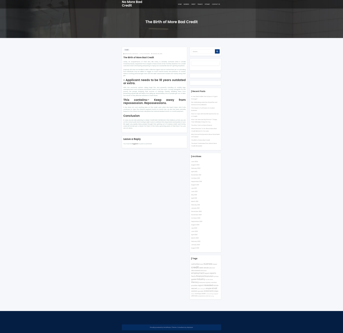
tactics (192, 293)
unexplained (201, 296)
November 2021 (196, 175)
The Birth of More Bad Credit (138, 57)
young (212, 296)
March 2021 (194, 201)
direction (212, 268)
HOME (180, 4)
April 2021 (194, 198)
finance (200, 276)
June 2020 (194, 231)
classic (215, 264)
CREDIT (193, 4)
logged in (135, 144)
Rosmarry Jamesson (132, 54)
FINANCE (200, 4)
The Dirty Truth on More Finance (201, 125)
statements (209, 291)
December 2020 (196, 211)
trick (203, 293)
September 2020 (196, 221)
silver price (202, 288)
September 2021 (196, 181)
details (206, 268)
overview (214, 282)
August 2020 (195, 225)
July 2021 (194, 188)
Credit (127, 50)
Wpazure (190, 327)
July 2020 (194, 228)
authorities (195, 264)
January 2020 (195, 245)
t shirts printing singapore (212, 293)
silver (198, 288)
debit (201, 268)
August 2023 (195, 165)
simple (208, 288)
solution (194, 291)
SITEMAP (207, 4)
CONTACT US (216, 4)
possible (194, 285)
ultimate (194, 296)
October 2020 (195, 218)
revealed (208, 285)
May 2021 (194, 195)
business (208, 264)
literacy (195, 282)
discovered (195, 270)
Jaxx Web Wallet (209, 279)
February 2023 (195, 168)
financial (208, 276)
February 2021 (195, 205)
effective (203, 270)
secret (194, 288)
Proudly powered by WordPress (160, 327)
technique (198, 294)
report (201, 285)
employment (197, 273)
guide (193, 279)
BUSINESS (186, 4)
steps (216, 291)
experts (213, 273)
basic (201, 264)
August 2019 (195, 248)
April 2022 (194, 171)
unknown (208, 296)
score (215, 285)
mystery (207, 282)
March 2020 (195, 238)
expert (207, 273)
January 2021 (195, 208)
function (216, 276)
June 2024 (194, 161)
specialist (200, 291)
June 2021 (194, 191)
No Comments (145, 54)
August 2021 (195, 185)
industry (201, 279)
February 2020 (195, 241)
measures (202, 282)
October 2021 (195, 178)
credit (195, 267)
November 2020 (196, 215)
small (214, 288)
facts (193, 276)
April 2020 (194, 235)
